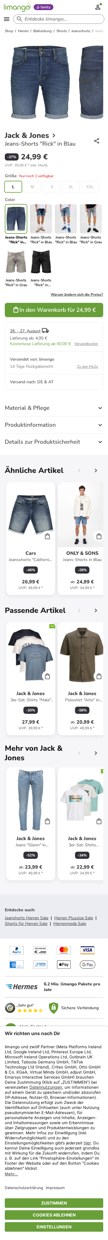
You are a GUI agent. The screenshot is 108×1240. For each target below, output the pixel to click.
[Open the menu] (6, 19)
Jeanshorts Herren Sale (26, 918)
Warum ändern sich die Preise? (77, 294)
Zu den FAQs (87, 366)
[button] (26, 165)
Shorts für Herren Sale (26, 923)
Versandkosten (86, 343)
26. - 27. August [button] (25, 331)
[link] (41, 224)
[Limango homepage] (17, 7)
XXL (90, 186)
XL (71, 186)
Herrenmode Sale (69, 923)
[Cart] (47, 536)
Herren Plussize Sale (73, 918)
